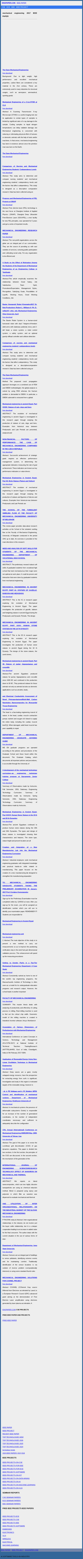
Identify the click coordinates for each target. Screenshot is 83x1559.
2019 (19, 1453)
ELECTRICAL (7, 1542)
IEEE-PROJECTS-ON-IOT (12, 1475)
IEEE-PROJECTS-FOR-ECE (12, 1469)
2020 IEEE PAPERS (9, 1453)
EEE (13, 7)
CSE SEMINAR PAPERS (11, 1497)
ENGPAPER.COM (9, 1310)
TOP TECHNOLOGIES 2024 (12, 1447)
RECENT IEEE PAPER (10, 1434)
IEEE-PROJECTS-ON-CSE (12, 1462)
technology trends (8, 1450)
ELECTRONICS (8, 1532)
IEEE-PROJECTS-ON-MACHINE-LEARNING (18, 1485)
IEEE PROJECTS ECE (10, 1516)
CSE (4, 7)
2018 (23, 1453)
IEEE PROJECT (22, 7)
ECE (8, 7)
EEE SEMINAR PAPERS (11, 1504)
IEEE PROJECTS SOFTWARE (13, 1472)
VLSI (4, 1536)
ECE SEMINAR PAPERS (11, 1501)
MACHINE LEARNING (10, 1545)
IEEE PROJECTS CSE (10, 1519)
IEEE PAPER (21, 3)
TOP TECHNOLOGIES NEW (12, 1437)
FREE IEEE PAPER (9, 1320)
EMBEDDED (7, 1529)
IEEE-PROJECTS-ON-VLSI (12, 1488)
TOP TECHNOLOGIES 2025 (12, 1443)
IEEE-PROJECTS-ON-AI (11, 1482)
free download (19, 169)
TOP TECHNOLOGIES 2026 (12, 1440)
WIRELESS (6, 1539)
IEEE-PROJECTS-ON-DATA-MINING (16, 1478)
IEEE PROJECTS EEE (10, 1523)
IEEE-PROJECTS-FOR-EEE (12, 1465)
